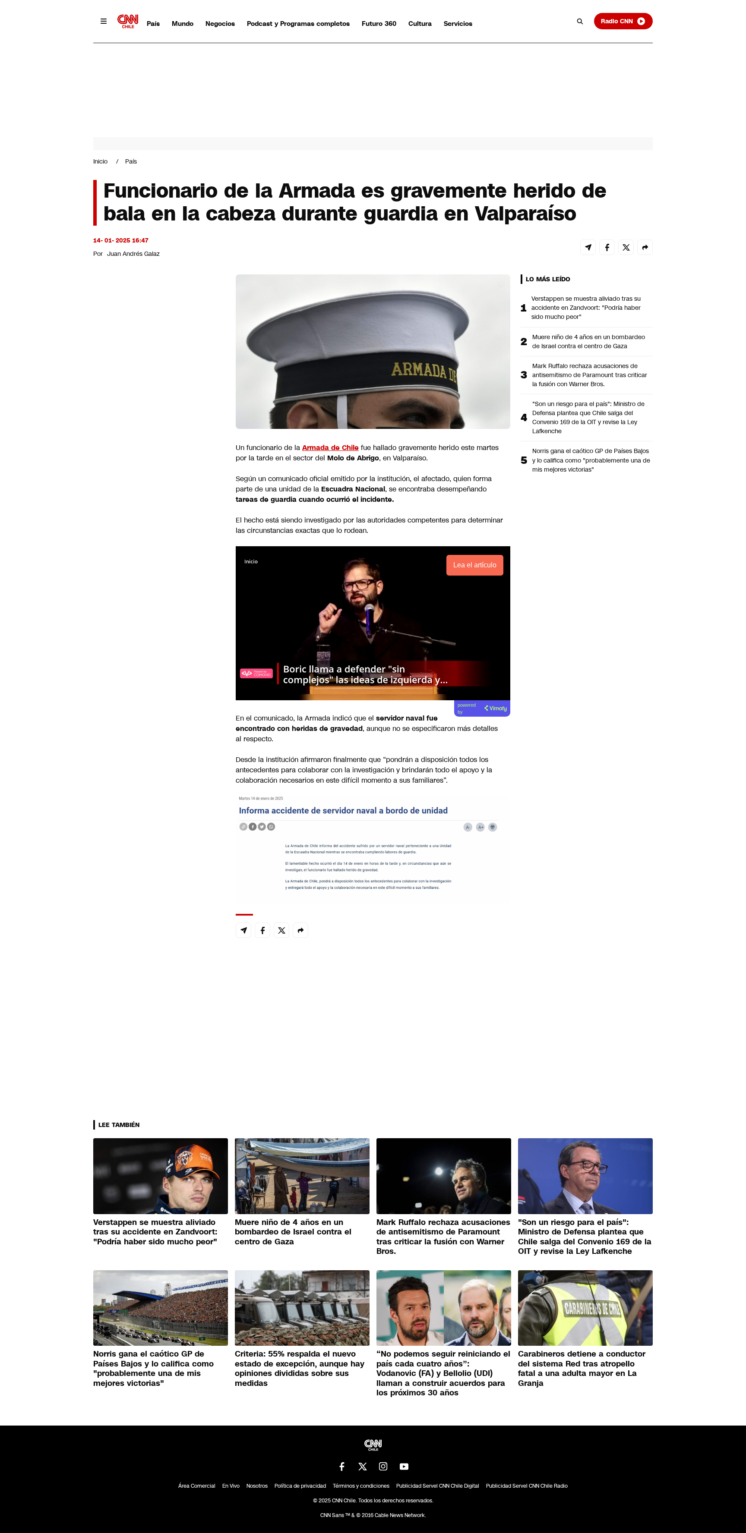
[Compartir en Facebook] (607, 247)
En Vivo (231, 1486)
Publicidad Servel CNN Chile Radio (527, 1486)
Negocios (220, 23)
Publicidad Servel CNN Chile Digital (437, 1486)
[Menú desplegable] (103, 21)
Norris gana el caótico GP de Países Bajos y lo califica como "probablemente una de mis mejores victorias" (591, 460)
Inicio (100, 161)
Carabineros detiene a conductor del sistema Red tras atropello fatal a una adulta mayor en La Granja (581, 1368)
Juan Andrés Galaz (133, 253)
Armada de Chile (330, 448)
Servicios (458, 23)
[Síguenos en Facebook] (342, 1466)
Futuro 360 (379, 23)
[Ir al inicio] (127, 21)
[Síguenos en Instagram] (383, 1466)
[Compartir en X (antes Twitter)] (626, 247)
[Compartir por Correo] (588, 247)
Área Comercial (196, 1486)
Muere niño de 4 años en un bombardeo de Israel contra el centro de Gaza (588, 341)
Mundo (182, 23)
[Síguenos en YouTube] (404, 1466)
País (153, 23)
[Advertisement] (158, 768)
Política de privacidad (300, 1486)
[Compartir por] (645, 247)
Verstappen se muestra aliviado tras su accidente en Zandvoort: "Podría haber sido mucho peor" (586, 307)
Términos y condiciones (361, 1486)
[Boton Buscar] (580, 21)
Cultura (420, 23)
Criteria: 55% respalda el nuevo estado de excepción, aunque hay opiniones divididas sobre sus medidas (299, 1368)
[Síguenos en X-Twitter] (363, 1466)
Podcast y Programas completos (298, 23)
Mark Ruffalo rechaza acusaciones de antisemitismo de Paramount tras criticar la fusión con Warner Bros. (589, 375)
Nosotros (257, 1486)
